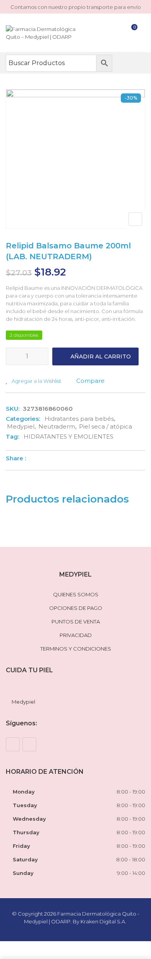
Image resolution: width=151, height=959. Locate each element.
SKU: (12, 408)
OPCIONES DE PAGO (75, 608)
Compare (90, 380)
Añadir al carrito (100, 356)
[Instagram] (29, 744)
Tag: (12, 436)
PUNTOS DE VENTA (75, 621)
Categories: (23, 418)
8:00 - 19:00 (131, 792)
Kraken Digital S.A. (104, 921)
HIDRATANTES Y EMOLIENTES (68, 436)
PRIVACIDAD (76, 635)
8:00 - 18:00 (130, 859)
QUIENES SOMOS (75, 594)
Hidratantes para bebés (79, 418)
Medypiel (20, 426)
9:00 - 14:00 (131, 873)
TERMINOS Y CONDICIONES (75, 649)
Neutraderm (56, 426)
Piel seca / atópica (105, 426)
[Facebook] (13, 744)
